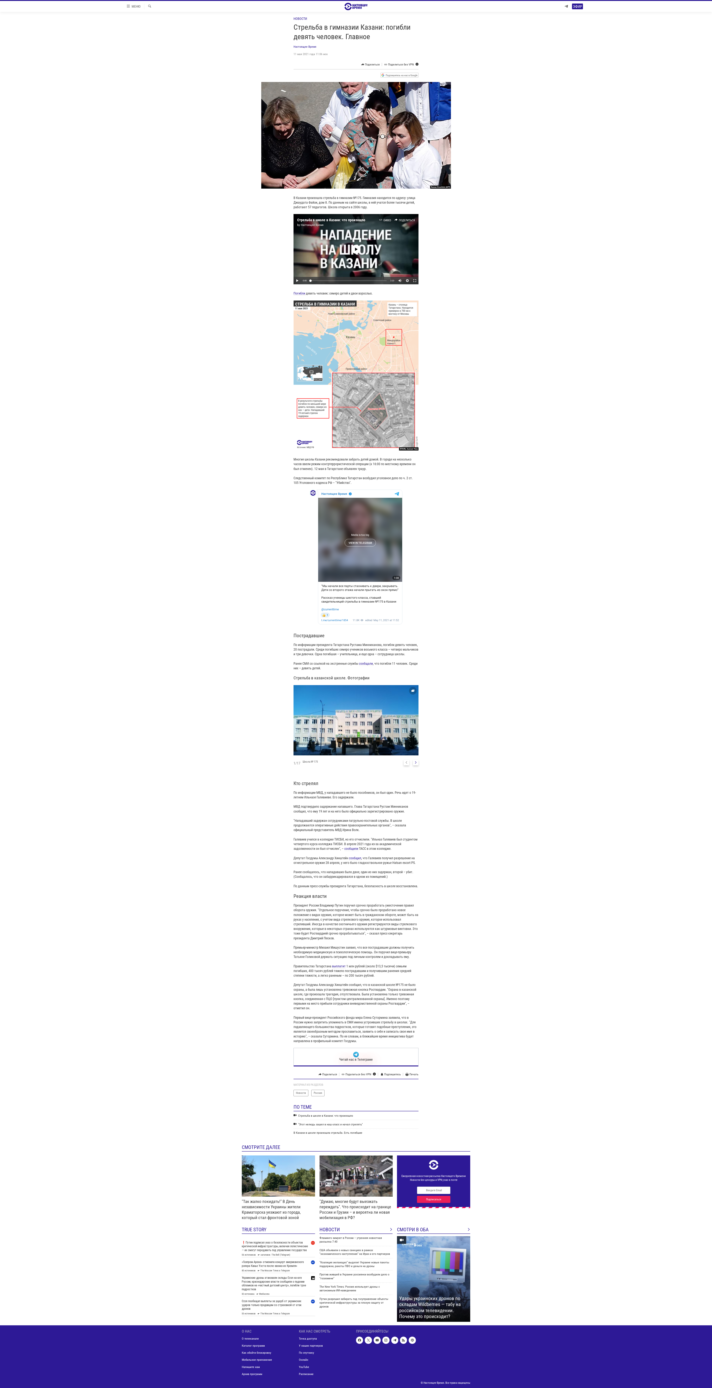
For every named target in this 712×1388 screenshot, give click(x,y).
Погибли (299, 293)
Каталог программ (253, 1345)
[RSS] (403, 1340)
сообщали (366, 663)
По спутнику (306, 1352)
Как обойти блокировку (256, 1352)
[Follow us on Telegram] (394, 1340)
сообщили (351, 849)
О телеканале (250, 1338)
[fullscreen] (414, 280)
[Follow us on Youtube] (377, 1340)
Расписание (306, 1374)
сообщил (355, 858)
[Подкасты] (412, 1340)
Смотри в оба (413, 1230)
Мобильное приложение (257, 1359)
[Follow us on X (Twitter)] (368, 1340)
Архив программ (252, 1374)
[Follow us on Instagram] (385, 1340)
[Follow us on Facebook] (359, 1340)
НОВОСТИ (329, 1230)
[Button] (370, 64)
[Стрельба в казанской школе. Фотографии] (356, 720)
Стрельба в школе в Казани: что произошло (331, 220)
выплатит (339, 966)
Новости (300, 19)
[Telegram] (566, 6)
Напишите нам (251, 1367)
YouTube (304, 1367)
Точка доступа (308, 1338)
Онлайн (303, 1359)
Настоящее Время (305, 46)
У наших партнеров (311, 1345)
